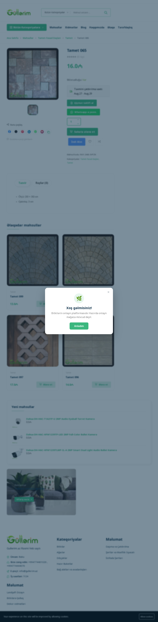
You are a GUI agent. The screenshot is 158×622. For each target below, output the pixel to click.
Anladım (79, 326)
